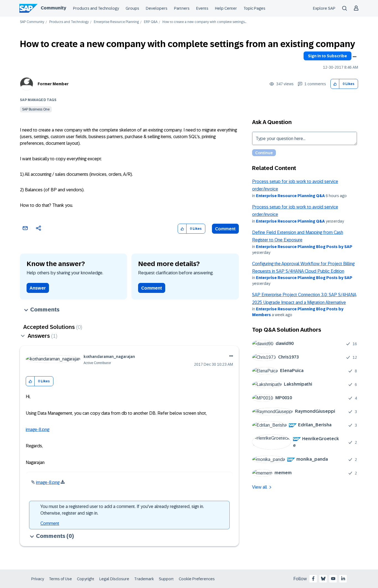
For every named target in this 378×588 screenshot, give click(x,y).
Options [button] (354, 57)
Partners (182, 8)
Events (202, 8)
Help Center (226, 8)
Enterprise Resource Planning (116, 22)
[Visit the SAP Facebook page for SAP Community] (313, 578)
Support (166, 579)
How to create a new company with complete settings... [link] (204, 22)
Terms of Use (60, 579)
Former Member (53, 84)
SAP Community (32, 22)
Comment (225, 228)
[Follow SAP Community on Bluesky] (323, 578)
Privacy (37, 579)
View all (259, 487)
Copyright (85, 579)
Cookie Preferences (197, 579)
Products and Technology (96, 8)
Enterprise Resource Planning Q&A (290, 196)
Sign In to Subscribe (327, 56)
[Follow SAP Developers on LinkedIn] (343, 578)
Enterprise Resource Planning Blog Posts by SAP (304, 246)
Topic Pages (254, 8)
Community (53, 8)
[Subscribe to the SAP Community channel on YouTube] (333, 578)
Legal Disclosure (114, 579)
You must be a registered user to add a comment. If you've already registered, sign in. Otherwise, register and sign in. (122, 509)
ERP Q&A (150, 22)
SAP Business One (36, 109)
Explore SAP (324, 8)
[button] (335, 84)
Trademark (144, 579)
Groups (132, 8)
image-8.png (37, 429)
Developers (156, 8)
